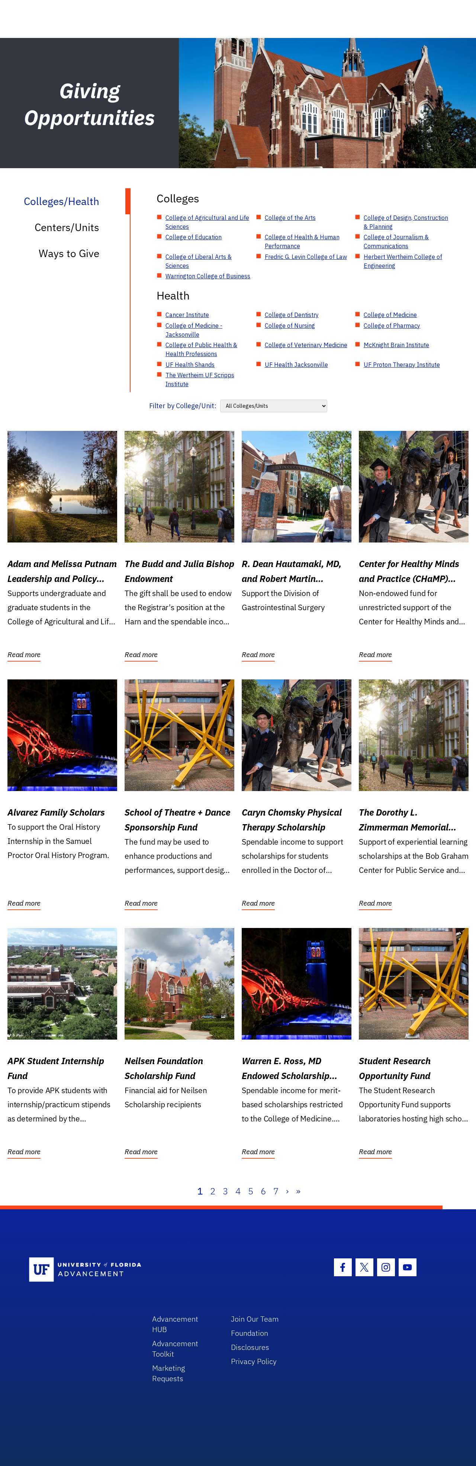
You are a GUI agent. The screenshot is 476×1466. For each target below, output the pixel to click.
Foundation (249, 1333)
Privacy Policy (254, 1361)
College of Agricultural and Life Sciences (207, 222)
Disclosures (250, 1347)
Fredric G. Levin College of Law (306, 256)
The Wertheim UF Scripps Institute (199, 379)
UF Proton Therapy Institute (402, 364)
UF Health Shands (190, 364)
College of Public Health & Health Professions (201, 349)
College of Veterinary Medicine (306, 345)
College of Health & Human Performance (302, 241)
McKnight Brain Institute (396, 345)
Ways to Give (69, 253)
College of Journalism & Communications (396, 241)
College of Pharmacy (392, 325)
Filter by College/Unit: (182, 405)
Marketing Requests (168, 1373)
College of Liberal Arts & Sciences (198, 261)
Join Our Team (255, 1319)
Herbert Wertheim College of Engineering (403, 261)
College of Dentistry (292, 315)
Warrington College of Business (207, 276)
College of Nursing (290, 325)
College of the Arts (290, 217)
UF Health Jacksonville (296, 364)
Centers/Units (67, 227)
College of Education (193, 237)
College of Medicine (390, 315)
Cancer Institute (187, 315)
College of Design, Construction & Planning (406, 222)
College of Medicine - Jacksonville (193, 330)
